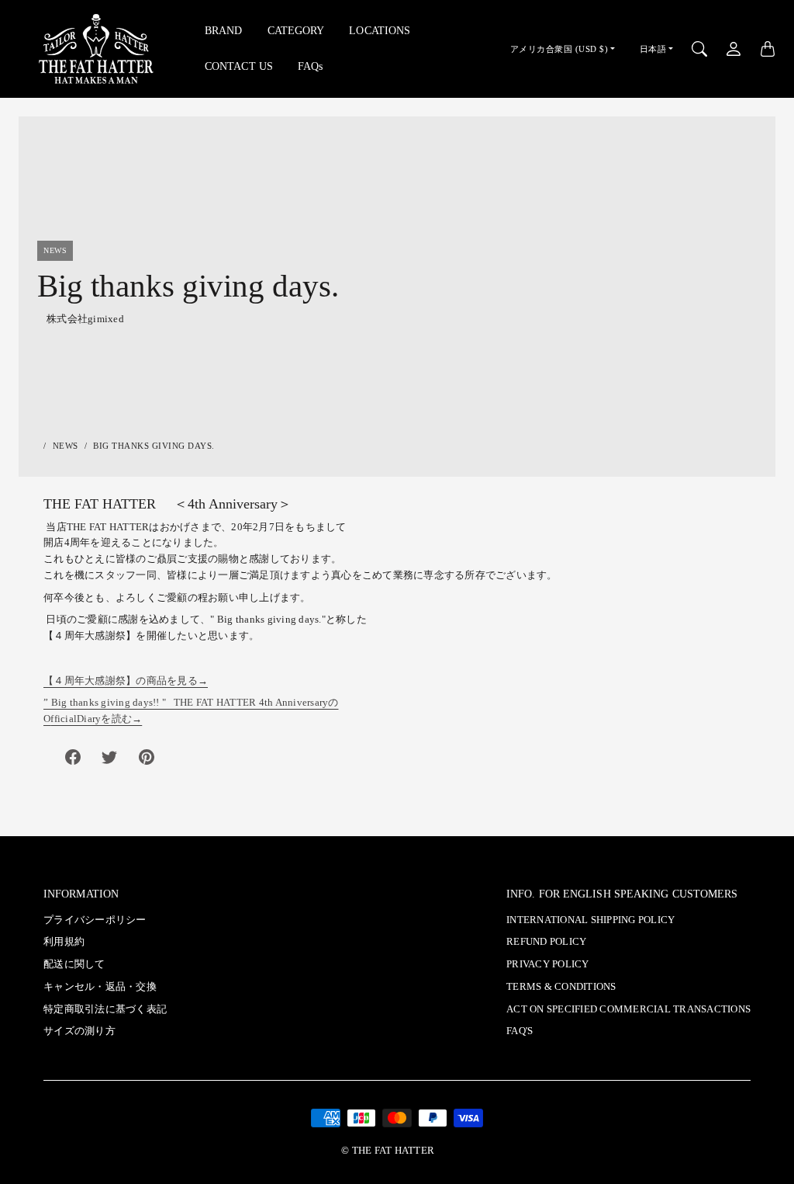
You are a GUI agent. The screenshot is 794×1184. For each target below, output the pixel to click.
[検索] (699, 49)
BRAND (224, 30)
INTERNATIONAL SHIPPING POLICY (590, 920)
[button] (73, 757)
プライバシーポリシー (95, 920)
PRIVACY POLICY (547, 964)
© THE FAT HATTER (387, 1150)
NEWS (65, 445)
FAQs (310, 66)
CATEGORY (296, 30)
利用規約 (64, 941)
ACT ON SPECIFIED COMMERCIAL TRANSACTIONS (628, 1009)
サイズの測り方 (79, 1031)
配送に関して (74, 964)
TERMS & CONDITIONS (561, 986)
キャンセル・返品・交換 (100, 986)
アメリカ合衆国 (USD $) (559, 49)
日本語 (653, 49)
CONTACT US (239, 66)
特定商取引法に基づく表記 (105, 1009)
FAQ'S (519, 1031)
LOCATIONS (379, 30)
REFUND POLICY (546, 941)
